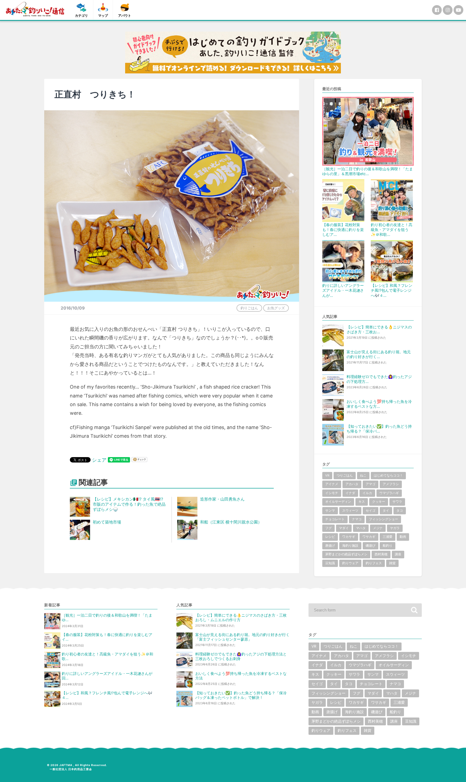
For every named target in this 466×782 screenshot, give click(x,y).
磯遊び (370, 546)
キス (361, 502)
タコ (399, 510)
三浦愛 (387, 537)
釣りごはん (249, 308)
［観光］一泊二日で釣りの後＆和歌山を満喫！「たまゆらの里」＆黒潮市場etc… (367, 171)
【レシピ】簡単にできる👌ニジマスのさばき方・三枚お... (379, 329)
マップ (103, 15)
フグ (328, 528)
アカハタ (351, 484)
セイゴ (370, 510)
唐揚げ (330, 546)
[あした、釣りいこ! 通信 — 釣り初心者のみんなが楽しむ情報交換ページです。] (35, 9)
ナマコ (357, 519)
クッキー (378, 502)
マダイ (344, 528)
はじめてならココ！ (388, 475)
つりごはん (345, 475)
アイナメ (331, 484)
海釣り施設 (350, 546)
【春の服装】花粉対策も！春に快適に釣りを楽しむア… (343, 229)
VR (327, 475)
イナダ (350, 493)
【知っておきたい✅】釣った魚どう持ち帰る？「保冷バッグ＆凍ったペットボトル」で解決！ (241, 695)
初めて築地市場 (107, 522)
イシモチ (331, 493)
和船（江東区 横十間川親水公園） (231, 522)
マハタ (361, 528)
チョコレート (335, 519)
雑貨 (392, 563)
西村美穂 (381, 554)
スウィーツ (350, 510)
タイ (386, 510)
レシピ (330, 537)
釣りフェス (374, 563)
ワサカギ (368, 537)
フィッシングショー (383, 519)
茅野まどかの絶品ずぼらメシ (346, 554)
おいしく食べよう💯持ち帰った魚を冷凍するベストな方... (379, 404)
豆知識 (330, 563)
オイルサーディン (338, 502)
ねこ (363, 475)
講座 (398, 554)
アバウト (124, 15)
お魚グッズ (276, 308)
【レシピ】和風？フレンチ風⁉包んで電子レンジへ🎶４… (391, 290)
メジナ (378, 528)
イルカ (367, 493)
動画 (403, 537)
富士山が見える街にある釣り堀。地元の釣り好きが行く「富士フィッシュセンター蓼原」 (242, 637)
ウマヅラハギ (389, 493)
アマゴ (370, 484)
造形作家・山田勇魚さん (222, 499)
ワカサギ (348, 537)
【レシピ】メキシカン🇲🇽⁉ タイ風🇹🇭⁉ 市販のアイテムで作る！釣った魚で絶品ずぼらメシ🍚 (129, 504)
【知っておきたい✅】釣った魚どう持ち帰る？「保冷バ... (379, 428)
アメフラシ (391, 484)
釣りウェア (350, 563)
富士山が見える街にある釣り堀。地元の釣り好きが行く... (379, 354)
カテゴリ (81, 15)
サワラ (397, 502)
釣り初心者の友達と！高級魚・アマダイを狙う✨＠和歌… (391, 229)
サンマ (330, 510)
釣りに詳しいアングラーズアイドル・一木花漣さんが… (343, 290)
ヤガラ (395, 528)
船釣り (387, 546)
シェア (99, 460)
